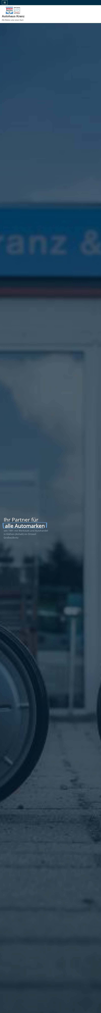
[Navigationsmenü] (5, 2)
